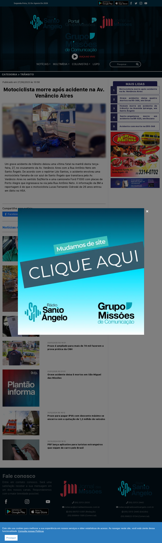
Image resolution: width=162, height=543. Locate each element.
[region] (81, 532)
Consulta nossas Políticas (31, 531)
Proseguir (11, 537)
